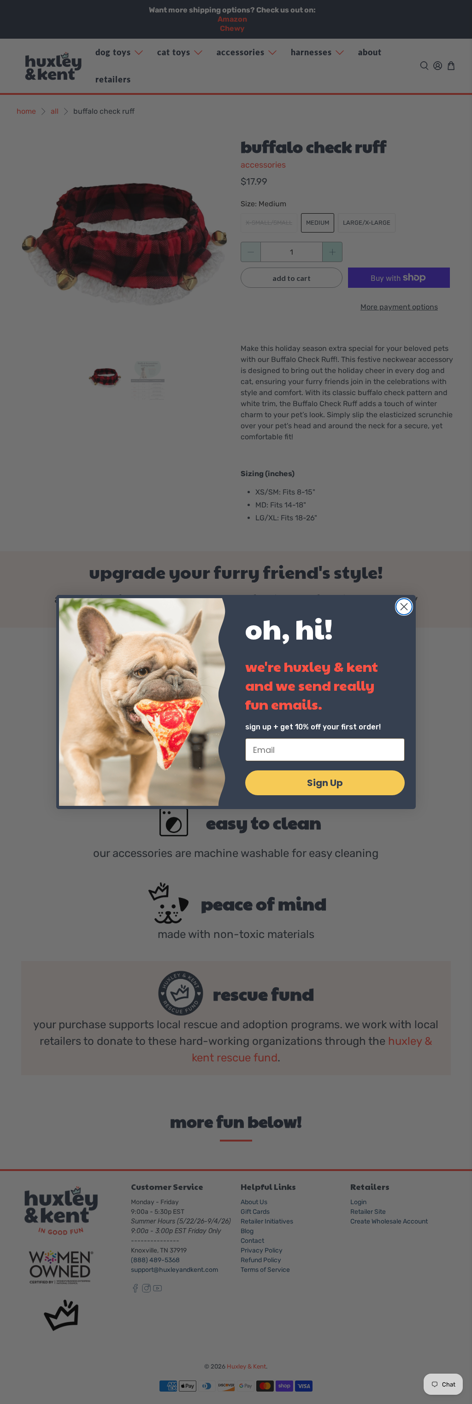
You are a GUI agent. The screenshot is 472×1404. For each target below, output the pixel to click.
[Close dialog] (404, 607)
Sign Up (325, 782)
